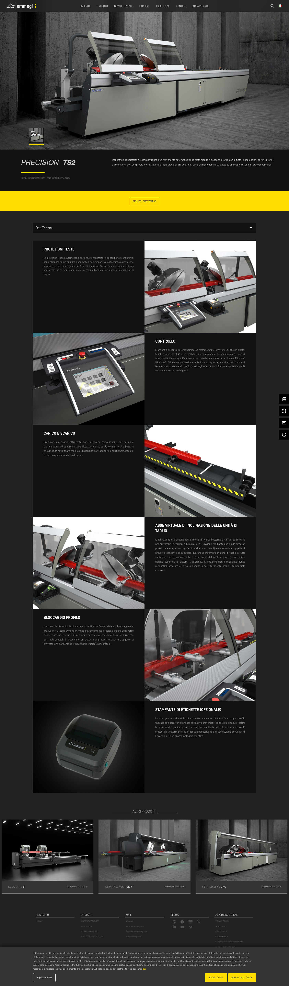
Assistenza (162, 6)
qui (144, 969)
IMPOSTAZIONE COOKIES (225, 947)
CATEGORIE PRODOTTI (90, 921)
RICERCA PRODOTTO (89, 931)
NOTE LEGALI (220, 926)
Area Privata (200, 6)
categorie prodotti (36, 178)
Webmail (129, 921)
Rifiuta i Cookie (216, 977)
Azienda (85, 6)
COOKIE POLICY (221, 936)
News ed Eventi (123, 6)
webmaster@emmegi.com (136, 931)
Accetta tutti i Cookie (242, 977)
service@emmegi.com (135, 926)
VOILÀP (40, 921)
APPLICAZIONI (87, 926)
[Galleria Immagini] (36, 141)
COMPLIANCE (221, 931)
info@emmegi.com (133, 936)
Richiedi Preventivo (144, 201)
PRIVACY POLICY (222, 921)
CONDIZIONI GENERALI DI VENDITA (229, 942)
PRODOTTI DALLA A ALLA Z (92, 936)
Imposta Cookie (44, 977)
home (23, 178)
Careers (144, 6)
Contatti (181, 6)
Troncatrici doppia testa (58, 178)
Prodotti (102, 6)
